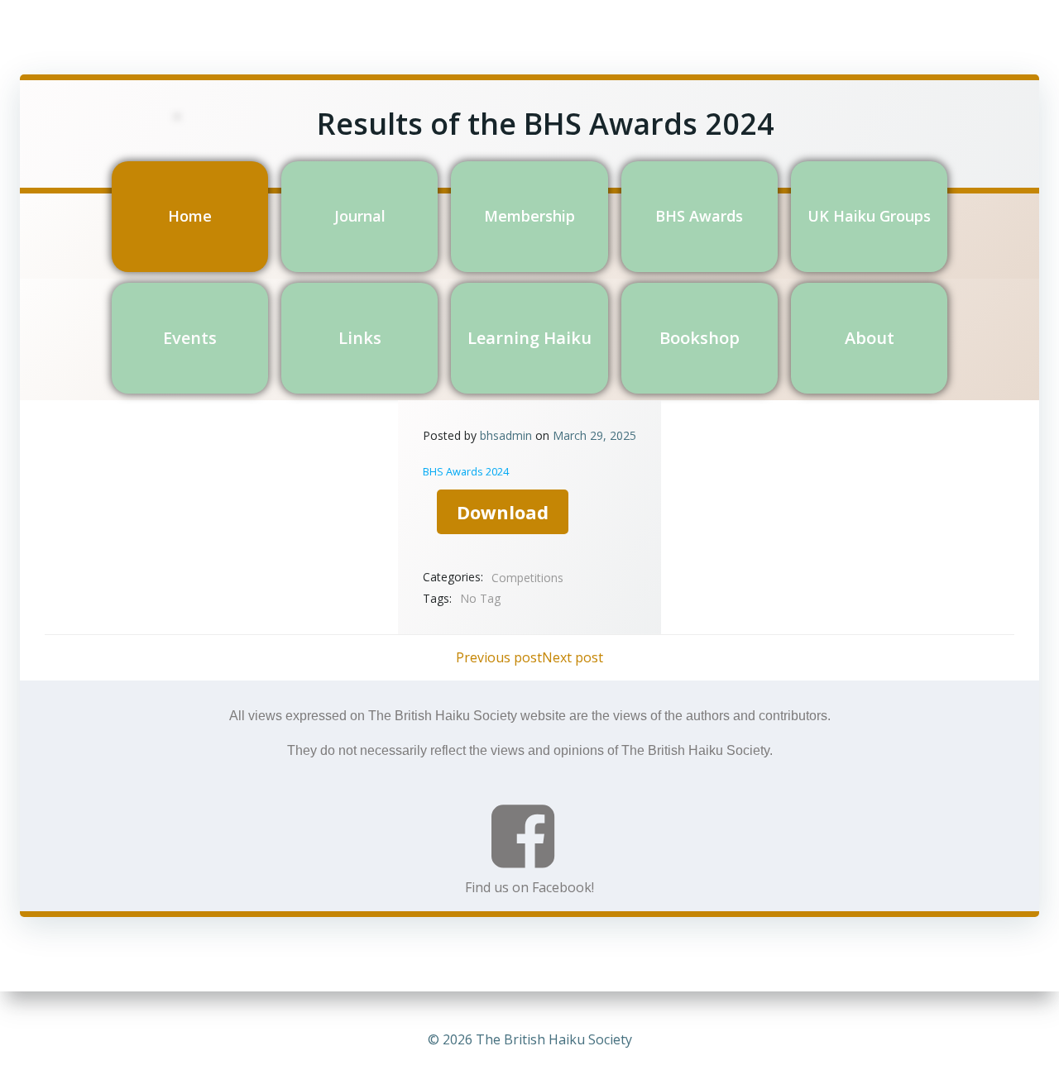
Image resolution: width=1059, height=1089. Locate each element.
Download (503, 511)
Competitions (527, 577)
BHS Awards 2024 (466, 471)
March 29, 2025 (594, 435)
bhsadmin (506, 435)
